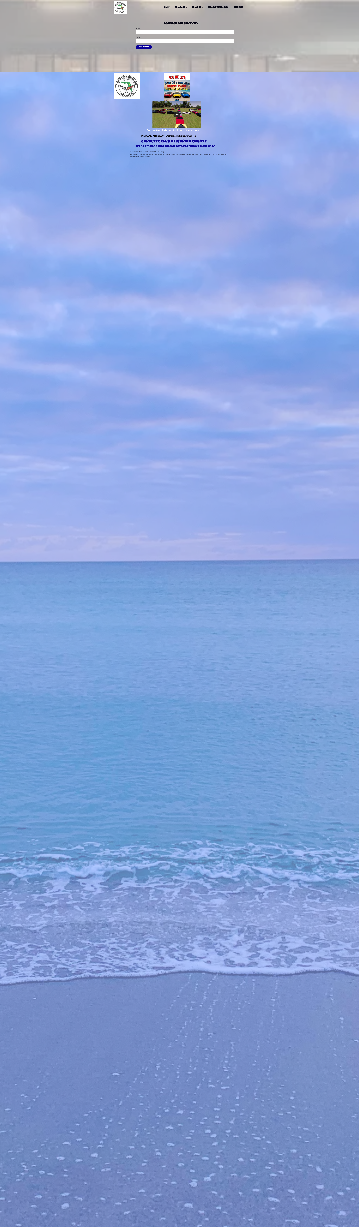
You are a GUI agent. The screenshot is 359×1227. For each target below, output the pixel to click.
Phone (138, 37)
